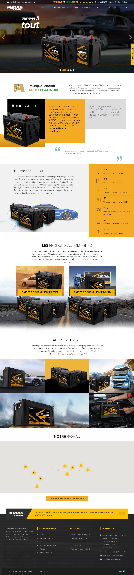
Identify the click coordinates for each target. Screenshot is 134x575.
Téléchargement (99, 8)
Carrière (74, 542)
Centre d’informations (47, 542)
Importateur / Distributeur (48, 545)
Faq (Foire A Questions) (79, 538)
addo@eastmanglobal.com (112, 559)
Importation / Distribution (82, 8)
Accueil (42, 535)
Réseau (124, 8)
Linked (120, 571)
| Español (117, 2)
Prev (3, 37)
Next (130, 37)
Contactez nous (113, 8)
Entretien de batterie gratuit (80, 535)
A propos (45, 8)
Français (110, 2)
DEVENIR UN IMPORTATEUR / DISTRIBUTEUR (67, 499)
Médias (42, 549)
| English (124, 2)
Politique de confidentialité (80, 549)
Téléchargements (45, 553)
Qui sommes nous (46, 538)
